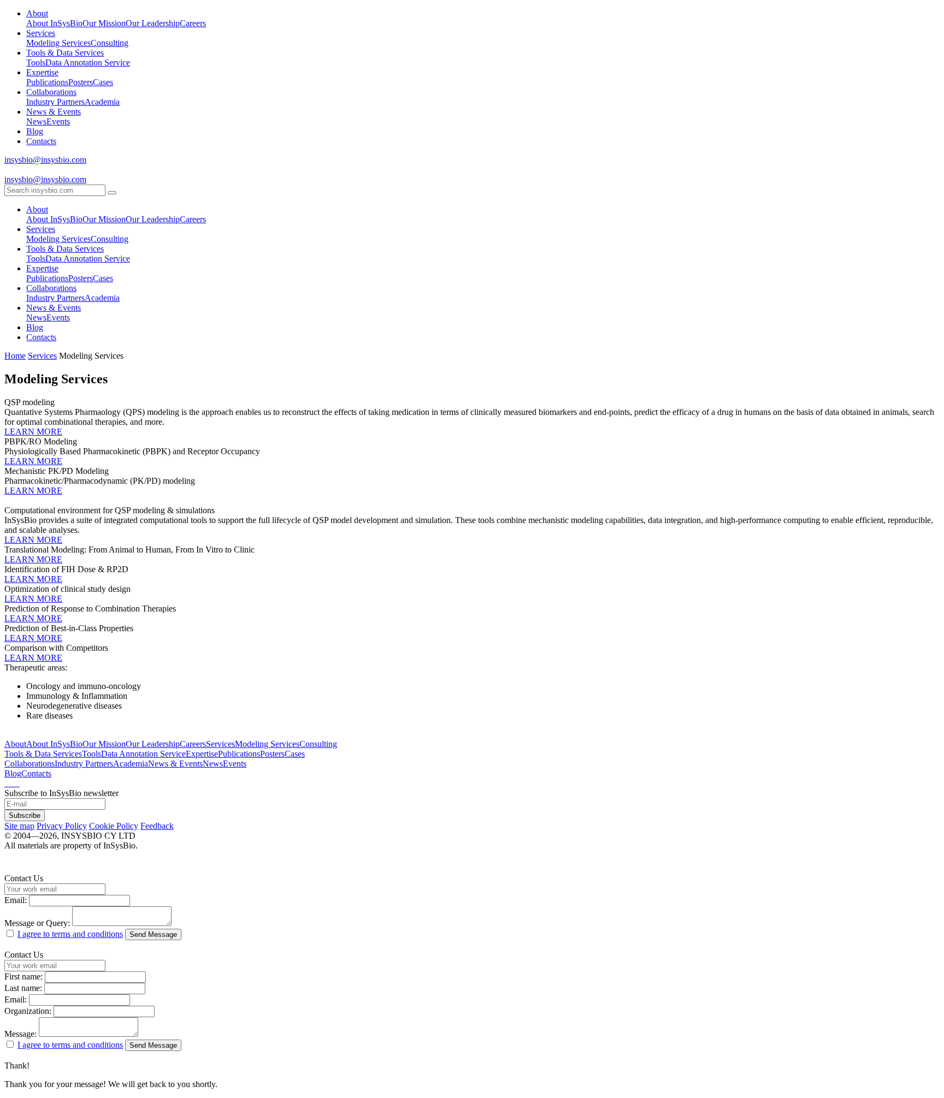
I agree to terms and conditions (70, 934)
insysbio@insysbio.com (45, 159)
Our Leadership (153, 23)
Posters (80, 82)
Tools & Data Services (65, 52)
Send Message (153, 934)
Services (40, 33)
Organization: (27, 1011)
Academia (102, 101)
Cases (103, 82)
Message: (20, 1033)
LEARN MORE (33, 431)
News (36, 121)
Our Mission (104, 23)
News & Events (53, 111)
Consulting (109, 43)
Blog (34, 131)
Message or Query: (37, 923)
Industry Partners (55, 101)
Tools (35, 62)
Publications (47, 82)
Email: (15, 900)
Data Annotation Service (87, 62)
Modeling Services (58, 43)
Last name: (23, 988)
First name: (23, 976)
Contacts (41, 141)
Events (58, 121)
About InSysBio (54, 23)
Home (15, 355)
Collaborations (51, 92)
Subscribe (24, 815)
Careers (193, 23)
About (37, 13)
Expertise (42, 72)
